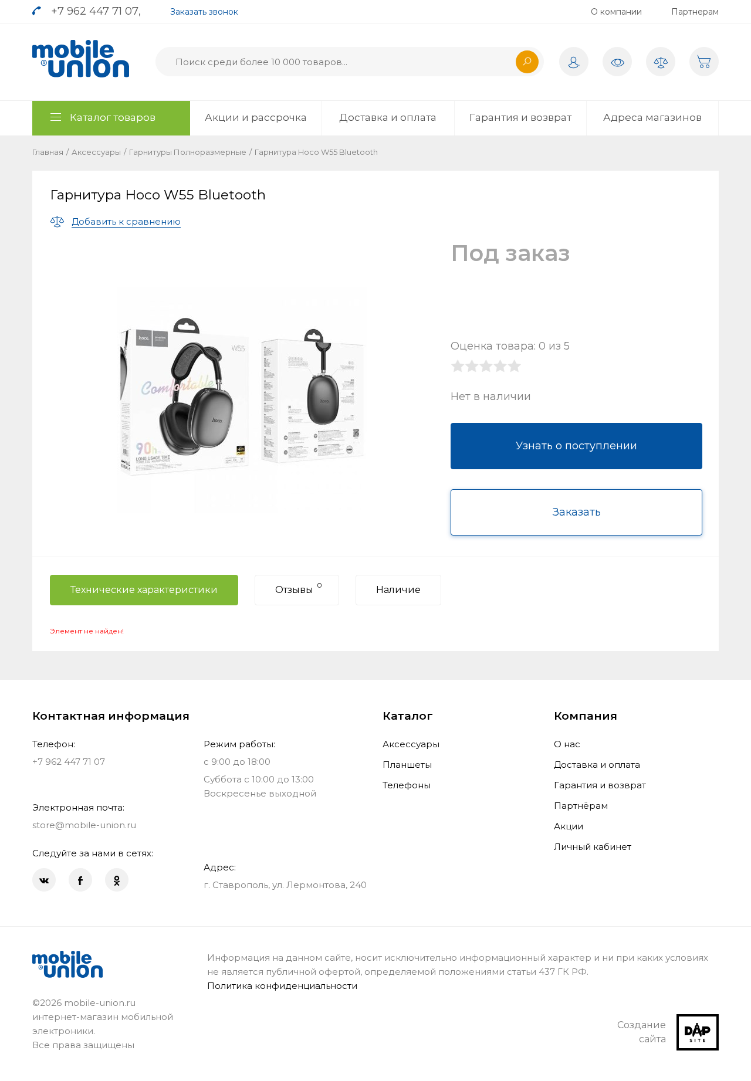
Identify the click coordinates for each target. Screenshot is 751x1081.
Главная (47, 152)
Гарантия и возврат (520, 117)
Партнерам (695, 11)
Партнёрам (581, 805)
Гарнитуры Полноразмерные (187, 152)
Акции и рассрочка (256, 117)
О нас (567, 744)
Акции (568, 826)
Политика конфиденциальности (282, 985)
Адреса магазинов (652, 117)
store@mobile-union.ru (84, 825)
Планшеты (407, 764)
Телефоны (407, 785)
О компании (616, 11)
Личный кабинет (592, 846)
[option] (241, 400)
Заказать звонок (204, 11)
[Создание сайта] (697, 1020)
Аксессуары (96, 152)
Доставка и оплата (388, 117)
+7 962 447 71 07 (94, 11)
